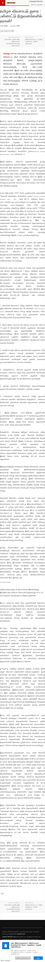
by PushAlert (6, 960)
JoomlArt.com (20, 934)
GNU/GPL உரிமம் (11, 937)
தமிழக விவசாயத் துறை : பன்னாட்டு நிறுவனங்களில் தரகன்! (21, 15)
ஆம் (38, 958)
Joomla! (4, 937)
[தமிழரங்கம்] (11, 2)
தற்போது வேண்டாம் (23, 958)
